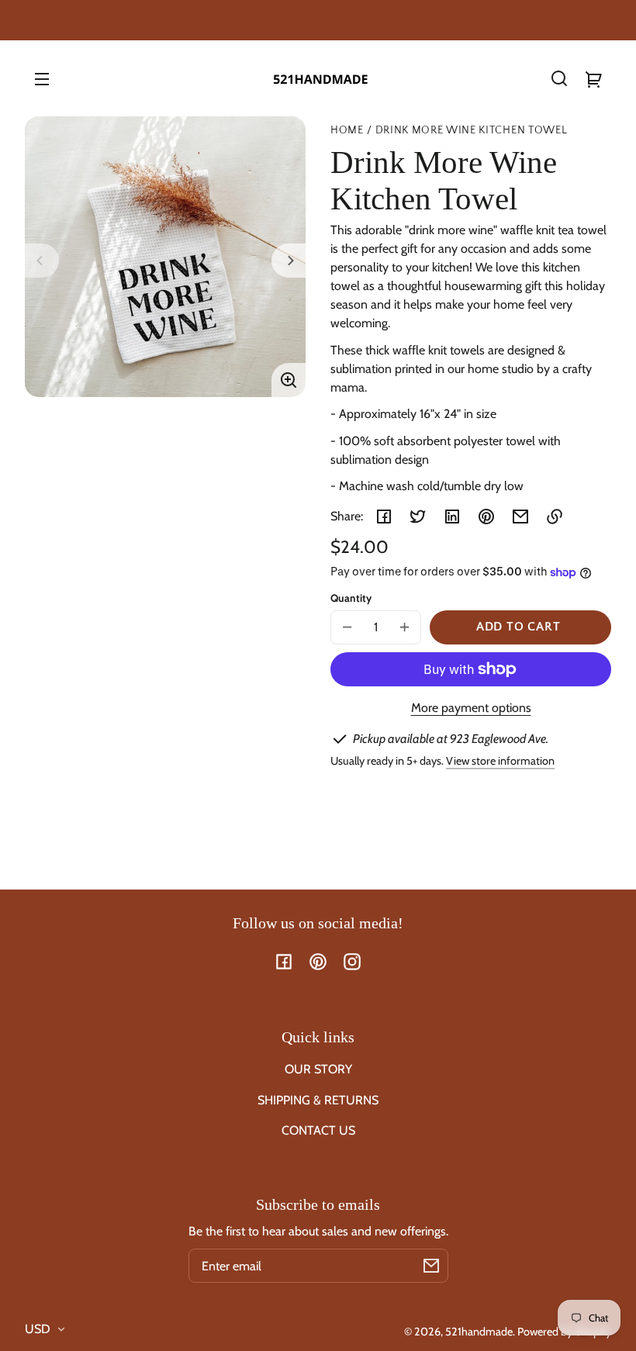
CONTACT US (318, 1130)
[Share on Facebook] (384, 516)
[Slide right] (288, 261)
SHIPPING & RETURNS (318, 1100)
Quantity (351, 598)
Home (347, 130)
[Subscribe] (431, 1266)
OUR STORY (318, 1069)
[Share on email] (520, 516)
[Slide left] (42, 261)
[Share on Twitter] (418, 516)
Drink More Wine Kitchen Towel (471, 130)
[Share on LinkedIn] (452, 516)
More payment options (471, 707)
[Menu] (42, 78)
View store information (500, 761)
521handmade (479, 1332)
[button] (559, 78)
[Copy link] (554, 516)
